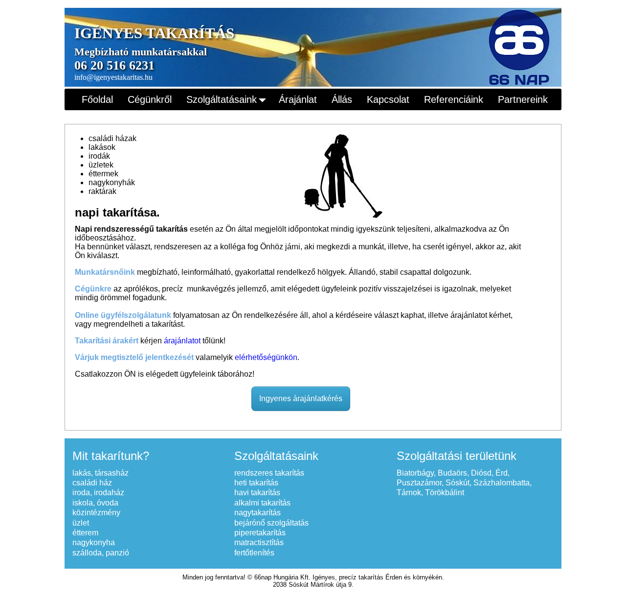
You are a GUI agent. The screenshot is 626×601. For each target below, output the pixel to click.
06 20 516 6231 (114, 65)
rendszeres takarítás (269, 473)
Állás (342, 99)
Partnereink (523, 99)
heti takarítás (256, 483)
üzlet (80, 523)
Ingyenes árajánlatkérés (300, 398)
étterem (85, 533)
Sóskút (458, 483)
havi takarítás (257, 492)
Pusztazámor (419, 483)
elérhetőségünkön (266, 357)
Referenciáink (453, 99)
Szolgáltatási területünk (456, 455)
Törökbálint (444, 492)
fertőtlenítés (254, 553)
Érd (501, 473)
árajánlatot (182, 341)
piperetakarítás (260, 533)
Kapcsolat (388, 99)
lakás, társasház (100, 473)
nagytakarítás (257, 512)
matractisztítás (259, 542)
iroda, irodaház (98, 492)
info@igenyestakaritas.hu (113, 77)
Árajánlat (298, 99)
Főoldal (97, 99)
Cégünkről (150, 99)
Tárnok (409, 492)
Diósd (481, 473)
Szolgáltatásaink (221, 99)
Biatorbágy (415, 473)
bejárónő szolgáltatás (271, 523)
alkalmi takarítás (262, 503)
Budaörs (452, 473)
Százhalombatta (501, 483)
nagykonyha (93, 542)
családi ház (92, 483)
